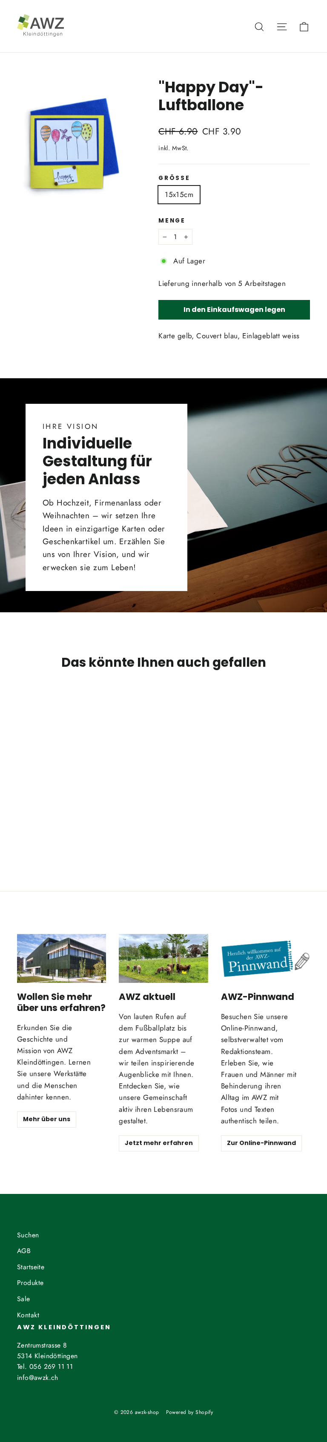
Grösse (174, 178)
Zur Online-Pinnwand (261, 1143)
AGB (24, 1251)
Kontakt (28, 1315)
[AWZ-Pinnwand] (265, 958)
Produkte (30, 1283)
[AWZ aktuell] (163, 958)
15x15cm (179, 194)
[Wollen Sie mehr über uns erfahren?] (61, 958)
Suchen (28, 1235)
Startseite (30, 1267)
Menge (172, 220)
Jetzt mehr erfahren (159, 1143)
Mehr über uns (46, 1119)
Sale (23, 1299)
